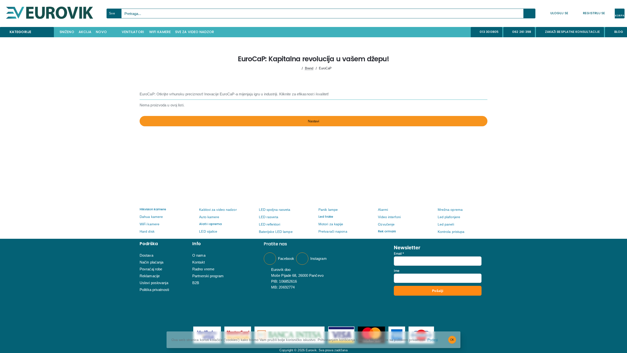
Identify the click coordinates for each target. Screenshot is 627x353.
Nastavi (313, 121)
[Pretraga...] (529, 13)
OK (452, 339)
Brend (309, 68)
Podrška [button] (149, 243)
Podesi (432, 340)
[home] (297, 68)
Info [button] (196, 243)
